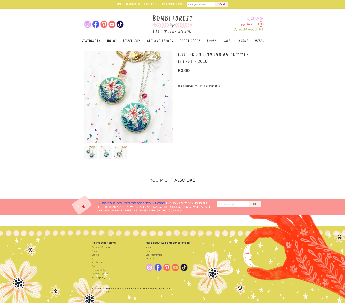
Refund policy (98, 277)
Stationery (91, 41)
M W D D (105, 292)
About (243, 41)
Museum (150, 258)
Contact (95, 254)
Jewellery (131, 41)
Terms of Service (100, 273)
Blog (94, 266)
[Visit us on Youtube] (112, 24)
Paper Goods (190, 41)
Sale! (227, 41)
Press (94, 258)
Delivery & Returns (101, 247)
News (259, 41)
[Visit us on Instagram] (88, 24)
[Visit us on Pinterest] (104, 24)
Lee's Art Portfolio (154, 254)
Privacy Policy (98, 269)
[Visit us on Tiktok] (120, 24)
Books (212, 41)
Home (111, 41)
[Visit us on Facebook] (96, 24)
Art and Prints (160, 41)
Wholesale (97, 262)
